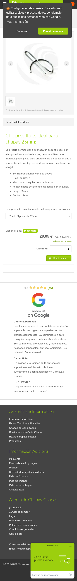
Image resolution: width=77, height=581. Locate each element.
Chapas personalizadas (22, 427)
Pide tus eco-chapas (20, 485)
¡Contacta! (15, 507)
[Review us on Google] (38, 304)
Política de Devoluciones (23, 525)
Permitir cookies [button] (53, 31)
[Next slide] (66, 63)
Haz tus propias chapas (22, 436)
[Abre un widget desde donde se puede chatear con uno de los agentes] (52, 560)
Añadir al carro (60, 258)
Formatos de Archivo (21, 419)
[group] (11, 101)
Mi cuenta (14, 458)
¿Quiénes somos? (19, 511)
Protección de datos (20, 520)
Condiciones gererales (22, 529)
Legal (12, 516)
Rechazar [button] (21, 31)
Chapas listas (16, 489)
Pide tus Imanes (18, 480)
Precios (13, 467)
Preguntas (15, 440)
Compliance (16, 533)
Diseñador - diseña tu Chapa (25, 432)
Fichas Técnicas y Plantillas (24, 423)
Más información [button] (17, 21)
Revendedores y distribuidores (26, 472)
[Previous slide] (10, 63)
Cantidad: (43, 248)
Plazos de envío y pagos (23, 463)
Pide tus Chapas (18, 476)
